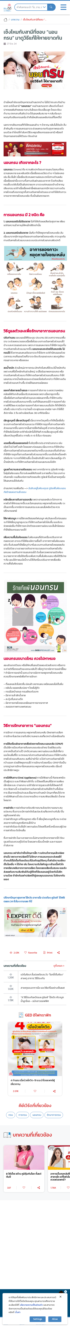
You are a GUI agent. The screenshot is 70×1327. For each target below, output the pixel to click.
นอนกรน (36, 1115)
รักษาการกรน (54, 1115)
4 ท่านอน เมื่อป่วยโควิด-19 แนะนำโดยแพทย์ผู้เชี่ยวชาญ (33, 1082)
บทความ (15, 19)
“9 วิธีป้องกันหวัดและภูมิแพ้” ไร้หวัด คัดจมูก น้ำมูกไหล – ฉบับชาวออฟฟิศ (42, 999)
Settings (37, 1319)
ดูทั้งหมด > (58, 966)
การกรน (22, 1115)
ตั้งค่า (17, 1312)
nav (63, 7)
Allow (55, 1319)
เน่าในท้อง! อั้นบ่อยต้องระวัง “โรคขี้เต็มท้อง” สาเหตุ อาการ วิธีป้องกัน (42, 976)
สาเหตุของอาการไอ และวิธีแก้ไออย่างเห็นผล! (43, 988)
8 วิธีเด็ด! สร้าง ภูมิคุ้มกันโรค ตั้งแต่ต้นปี (23, 1175)
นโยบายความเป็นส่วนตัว (31, 1305)
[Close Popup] (60, 1297)
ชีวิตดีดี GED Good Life (7, 7)
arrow (44, 7)
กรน (10, 1115)
